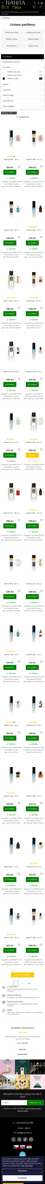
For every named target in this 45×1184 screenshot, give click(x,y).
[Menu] (2, 2)
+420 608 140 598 (24, 1123)
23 (29, 983)
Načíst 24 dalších (22, 975)
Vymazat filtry (24, 117)
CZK (40, 7)
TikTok (25, 1139)
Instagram (19, 1139)
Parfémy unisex (24, 78)
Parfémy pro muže (24, 75)
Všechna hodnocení (22, 1050)
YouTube (31, 1139)
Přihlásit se (35, 1102)
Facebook (13, 1139)
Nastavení (22, 1171)
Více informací (27, 1166)
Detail (32, 455)
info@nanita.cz (24, 1132)
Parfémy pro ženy (24, 72)
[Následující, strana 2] (22, 983)
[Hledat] (35, 2)
